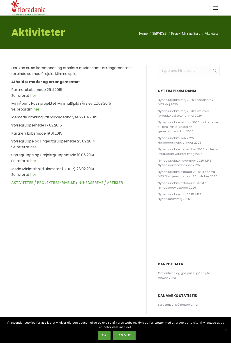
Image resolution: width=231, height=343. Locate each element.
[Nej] (225, 330)
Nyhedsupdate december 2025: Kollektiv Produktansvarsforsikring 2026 (188, 151)
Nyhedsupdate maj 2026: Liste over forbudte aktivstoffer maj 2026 (183, 113)
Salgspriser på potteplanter (178, 304)
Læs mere (124, 335)
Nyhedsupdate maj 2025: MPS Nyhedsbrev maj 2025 (179, 196)
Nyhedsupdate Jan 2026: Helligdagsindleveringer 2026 (179, 140)
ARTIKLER (115, 182)
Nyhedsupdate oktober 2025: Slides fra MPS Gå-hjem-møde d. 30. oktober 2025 (187, 174)
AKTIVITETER (22, 182)
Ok (104, 335)
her (33, 95)
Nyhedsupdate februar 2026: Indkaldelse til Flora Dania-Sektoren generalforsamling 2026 (188, 126)
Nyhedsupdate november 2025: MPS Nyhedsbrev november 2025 (184, 162)
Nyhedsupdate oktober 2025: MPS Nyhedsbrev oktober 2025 (183, 185)
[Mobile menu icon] (215, 7)
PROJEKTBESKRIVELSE (56, 182)
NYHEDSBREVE (91, 182)
